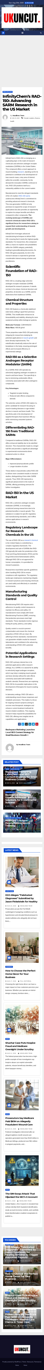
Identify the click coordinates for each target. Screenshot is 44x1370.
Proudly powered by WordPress (11, 1362)
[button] (41, 33)
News (7, 769)
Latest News (9, 891)
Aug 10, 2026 (11, 1129)
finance (37, 118)
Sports (18, 817)
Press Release (7, 91)
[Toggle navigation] (22, 32)
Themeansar (37, 1362)
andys (20, 829)
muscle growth (28, 338)
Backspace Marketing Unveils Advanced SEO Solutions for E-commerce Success (20, 798)
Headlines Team (18, 115)
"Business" (9, 966)
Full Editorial (25, 981)
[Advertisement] (22, 58)
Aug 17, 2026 (11, 981)
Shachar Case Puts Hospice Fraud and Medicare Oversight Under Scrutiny (20, 1046)
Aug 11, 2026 (11, 1053)
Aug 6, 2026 (11, 1201)
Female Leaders (29, 118)
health (12, 121)
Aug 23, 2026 (11, 906)
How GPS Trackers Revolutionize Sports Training (17, 823)
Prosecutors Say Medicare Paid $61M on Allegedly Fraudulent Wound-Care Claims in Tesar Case (20, 1318)
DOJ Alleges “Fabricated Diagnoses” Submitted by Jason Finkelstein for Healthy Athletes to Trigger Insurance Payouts (21, 901)
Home (17, 1365)
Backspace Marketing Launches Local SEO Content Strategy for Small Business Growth (20, 732)
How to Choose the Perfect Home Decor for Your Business (20, 974)
